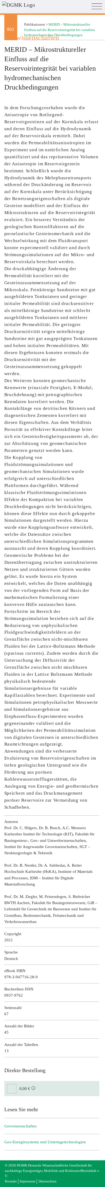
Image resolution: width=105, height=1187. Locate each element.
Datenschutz (47, 1181)
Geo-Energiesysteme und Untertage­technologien (45, 1142)
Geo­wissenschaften (20, 1126)
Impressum (27, 1181)
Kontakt (11, 1181)
